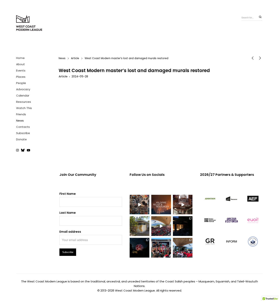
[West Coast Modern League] (29, 23)
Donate (21, 139)
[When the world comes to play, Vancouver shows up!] (161, 226)
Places (20, 77)
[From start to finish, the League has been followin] (183, 226)
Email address (70, 232)
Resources (23, 102)
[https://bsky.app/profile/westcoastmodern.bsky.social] (23, 150)
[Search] (260, 17)
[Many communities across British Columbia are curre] (161, 205)
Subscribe (23, 133)
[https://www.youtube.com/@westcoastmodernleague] (28, 150)
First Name (67, 194)
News (20, 121)
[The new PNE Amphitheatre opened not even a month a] (183, 248)
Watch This (24, 108)
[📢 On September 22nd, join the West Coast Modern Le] (183, 205)
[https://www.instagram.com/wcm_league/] (18, 150)
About (20, 64)
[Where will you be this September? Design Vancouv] (139, 205)
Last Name (67, 213)
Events (20, 70)
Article (75, 58)
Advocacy (23, 89)
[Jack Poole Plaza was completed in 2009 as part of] (161, 248)
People (21, 83)
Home (20, 58)
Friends (21, 114)
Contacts (23, 127)
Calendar (22, 95)
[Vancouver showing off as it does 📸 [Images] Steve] (139, 248)
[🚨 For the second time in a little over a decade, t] (139, 226)
